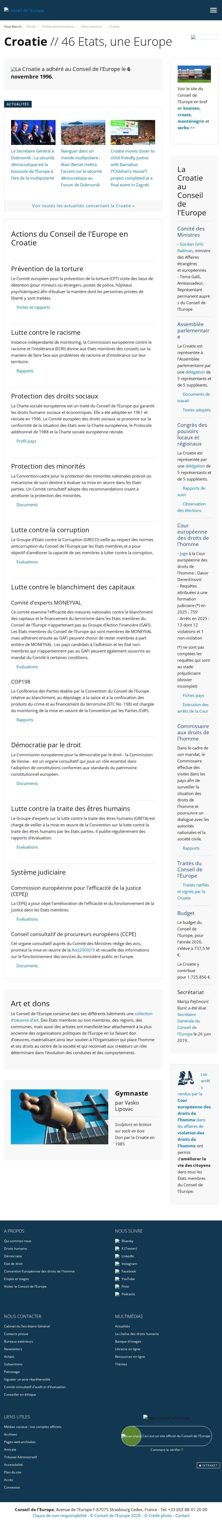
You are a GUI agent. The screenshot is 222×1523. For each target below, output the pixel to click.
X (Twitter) (129, 1248)
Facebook (128, 1271)
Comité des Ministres (191, 231)
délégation (195, 372)
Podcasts (128, 1294)
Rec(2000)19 (83, 950)
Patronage (12, 1371)
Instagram (129, 1263)
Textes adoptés (197, 410)
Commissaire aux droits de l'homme (193, 732)
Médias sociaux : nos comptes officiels (32, 1426)
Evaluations (27, 561)
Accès (8, 1479)
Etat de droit (13, 1263)
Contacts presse (16, 1334)
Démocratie (13, 1256)
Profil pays (26, 441)
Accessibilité (13, 1464)
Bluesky (127, 1241)
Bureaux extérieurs (18, 1341)
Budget (186, 913)
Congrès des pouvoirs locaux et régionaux (192, 434)
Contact (182, 1515)
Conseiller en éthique (20, 1394)
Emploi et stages (16, 1279)
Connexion (12, 1487)
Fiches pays (193, 695)
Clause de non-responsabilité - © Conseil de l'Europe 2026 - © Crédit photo (103, 1515)
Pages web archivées (20, 1442)
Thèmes (121, 1364)
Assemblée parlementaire (193, 330)
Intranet (209, 1465)
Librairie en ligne (127, 1349)
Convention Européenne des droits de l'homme (39, 1271)
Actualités (122, 1326)
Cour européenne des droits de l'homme (193, 535)
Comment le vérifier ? (167, 1449)
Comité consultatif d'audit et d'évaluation (35, 1387)
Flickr (125, 1286)
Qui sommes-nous (17, 1241)
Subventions (13, 1364)
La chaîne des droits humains (137, 1334)
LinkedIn (127, 1256)
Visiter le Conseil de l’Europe (25, 1286)
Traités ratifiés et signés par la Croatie (193, 891)
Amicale (10, 1449)
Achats (9, 1356)
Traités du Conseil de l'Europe (190, 869)
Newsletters (13, 1349)
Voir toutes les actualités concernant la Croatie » (83, 205)
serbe (183, 127)
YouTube (128, 1279)
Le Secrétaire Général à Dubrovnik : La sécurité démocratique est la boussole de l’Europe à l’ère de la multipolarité (32, 164)
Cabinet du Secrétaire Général (27, 1326)
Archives (10, 1434)
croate (184, 114)
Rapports (25, 371)
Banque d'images (128, 1341)
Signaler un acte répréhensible (27, 1379)
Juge (184, 553)
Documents (27, 504)
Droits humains (15, 1248)
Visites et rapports (33, 307)
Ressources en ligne (130, 1356)
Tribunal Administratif (20, 1457)
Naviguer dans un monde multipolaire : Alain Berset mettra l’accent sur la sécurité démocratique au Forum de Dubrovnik (81, 167)
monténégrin (191, 121)
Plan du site (12, 1472)
